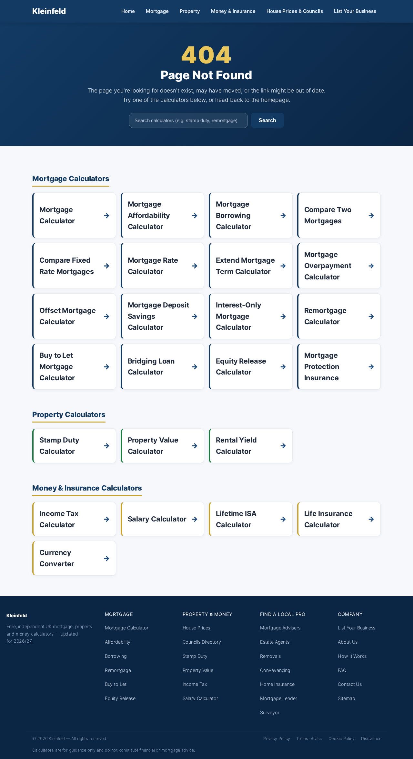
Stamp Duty (195, 656)
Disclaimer (371, 738)
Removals (270, 656)
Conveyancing (275, 670)
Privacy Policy (276, 738)
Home (128, 11)
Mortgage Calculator (126, 627)
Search (267, 120)
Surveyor (269, 712)
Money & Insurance (233, 11)
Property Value (198, 670)
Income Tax (195, 684)
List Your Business (355, 11)
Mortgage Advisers (280, 627)
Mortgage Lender (278, 698)
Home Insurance (277, 684)
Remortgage (118, 670)
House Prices (196, 627)
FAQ (342, 670)
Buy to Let (115, 684)
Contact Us (350, 684)
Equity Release (120, 698)
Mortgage (157, 11)
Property (190, 11)
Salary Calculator (200, 698)
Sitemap (346, 698)
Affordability (118, 642)
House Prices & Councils (295, 11)
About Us (348, 642)
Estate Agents (274, 642)
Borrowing (116, 656)
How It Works (352, 656)
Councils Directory (202, 642)
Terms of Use (309, 738)
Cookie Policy (341, 738)
